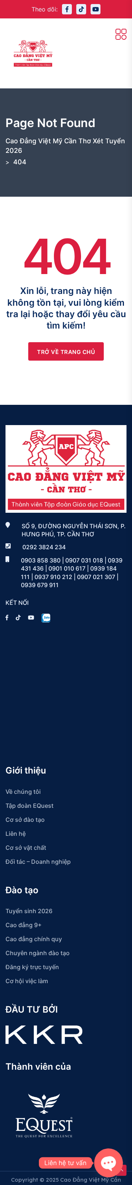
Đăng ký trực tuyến (32, 967)
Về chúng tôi (23, 791)
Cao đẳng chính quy (34, 939)
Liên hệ (16, 833)
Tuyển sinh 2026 (29, 911)
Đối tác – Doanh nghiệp (38, 861)
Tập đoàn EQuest (30, 805)
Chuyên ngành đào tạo (38, 953)
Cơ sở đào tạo (25, 819)
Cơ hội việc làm (27, 981)
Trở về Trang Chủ (66, 351)
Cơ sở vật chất (26, 847)
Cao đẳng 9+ (24, 925)
